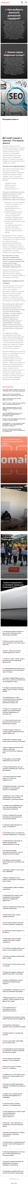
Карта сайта (14, 1183)
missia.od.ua (5, 2)
